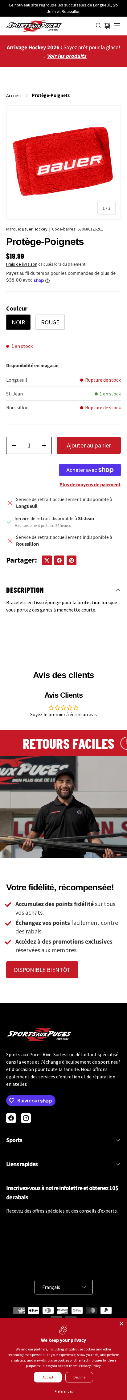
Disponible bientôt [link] (42, 969)
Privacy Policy (90, 1365)
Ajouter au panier (89, 445)
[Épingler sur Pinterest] (71, 560)
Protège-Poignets (51, 95)
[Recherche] (99, 26)
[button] (107, 26)
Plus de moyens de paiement (90, 484)
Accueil (13, 95)
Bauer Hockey (34, 229)
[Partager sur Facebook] (59, 560)
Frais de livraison (21, 264)
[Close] (121, 1324)
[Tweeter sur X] (47, 560)
